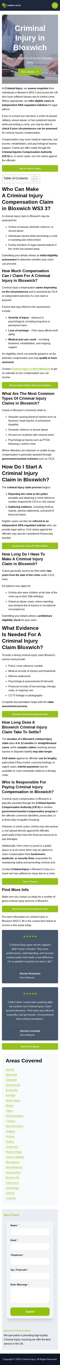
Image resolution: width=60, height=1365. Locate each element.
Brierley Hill (12, 1177)
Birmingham (13, 1162)
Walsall (10, 1069)
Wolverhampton (15, 1116)
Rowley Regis (14, 1152)
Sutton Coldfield (15, 1157)
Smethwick (12, 1146)
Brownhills (12, 1090)
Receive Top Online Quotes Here (30, 714)
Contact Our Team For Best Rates (30, 546)
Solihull (10, 1193)
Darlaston (11, 1079)
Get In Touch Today (30, 168)
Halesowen (12, 1182)
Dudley (10, 1141)
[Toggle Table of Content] (33, 179)
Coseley (10, 1121)
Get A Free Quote (30, 1046)
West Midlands (14, 1167)
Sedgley (10, 1131)
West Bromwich (15, 1126)
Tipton (9, 1110)
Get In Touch (30, 881)
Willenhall (11, 1074)
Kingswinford (13, 1172)
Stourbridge (12, 1188)
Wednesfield (13, 1085)
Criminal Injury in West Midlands (30, 369)
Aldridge (10, 1095)
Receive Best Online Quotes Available (30, 385)
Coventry (11, 1198)
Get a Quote (27, 71)
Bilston (10, 1105)
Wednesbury (13, 1100)
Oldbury (10, 1136)
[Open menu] (55, 5)
